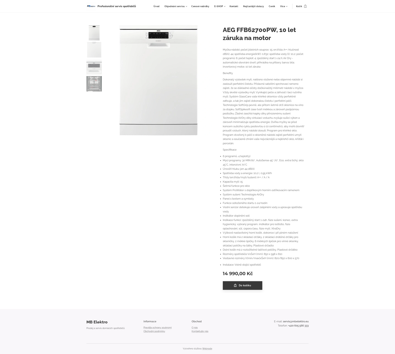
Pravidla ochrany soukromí (157, 327)
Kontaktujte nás (200, 331)
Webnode (207, 348)
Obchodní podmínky (154, 331)
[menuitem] (157, 6)
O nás (195, 327)
